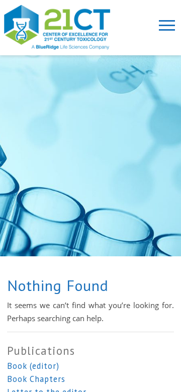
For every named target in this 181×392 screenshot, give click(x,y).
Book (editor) (33, 365)
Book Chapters (36, 378)
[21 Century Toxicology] (64, 27)
